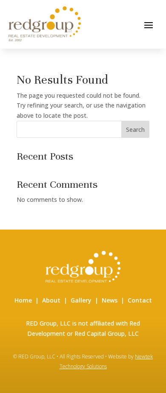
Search (135, 129)
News (109, 300)
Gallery (81, 300)
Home (23, 300)
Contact (140, 300)
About (51, 300)
